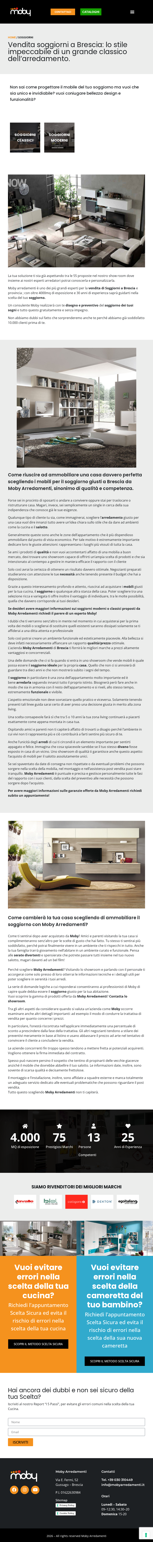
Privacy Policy (67, 1505)
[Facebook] (14, 1490)
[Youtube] (35, 1490)
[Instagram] (25, 1490)
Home (12, 37)
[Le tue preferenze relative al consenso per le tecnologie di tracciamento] (146, 1535)
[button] (132, 12)
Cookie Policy (67, 1513)
